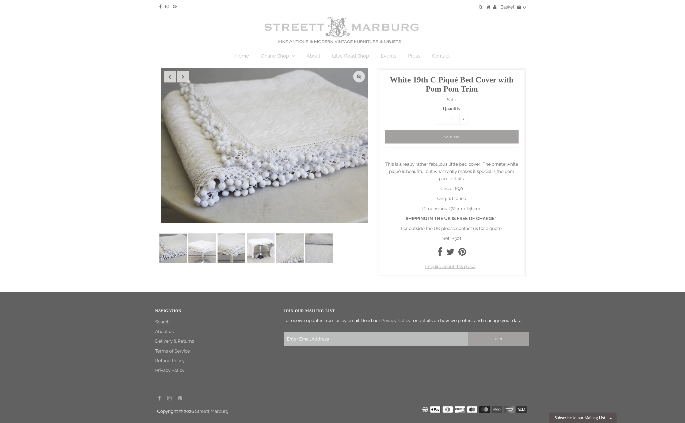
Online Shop (275, 56)
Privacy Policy (169, 370)
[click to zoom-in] (359, 76)
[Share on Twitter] (450, 253)
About (313, 56)
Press (414, 56)
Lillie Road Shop (350, 56)
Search (162, 321)
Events (388, 56)
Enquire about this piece (450, 266)
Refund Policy (170, 360)
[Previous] (170, 76)
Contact (441, 56)
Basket (513, 7)
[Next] (183, 76)
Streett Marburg (212, 411)
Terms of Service (172, 351)
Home (242, 56)
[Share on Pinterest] (462, 253)
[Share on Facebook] (439, 253)
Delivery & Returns (174, 341)
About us (164, 331)
